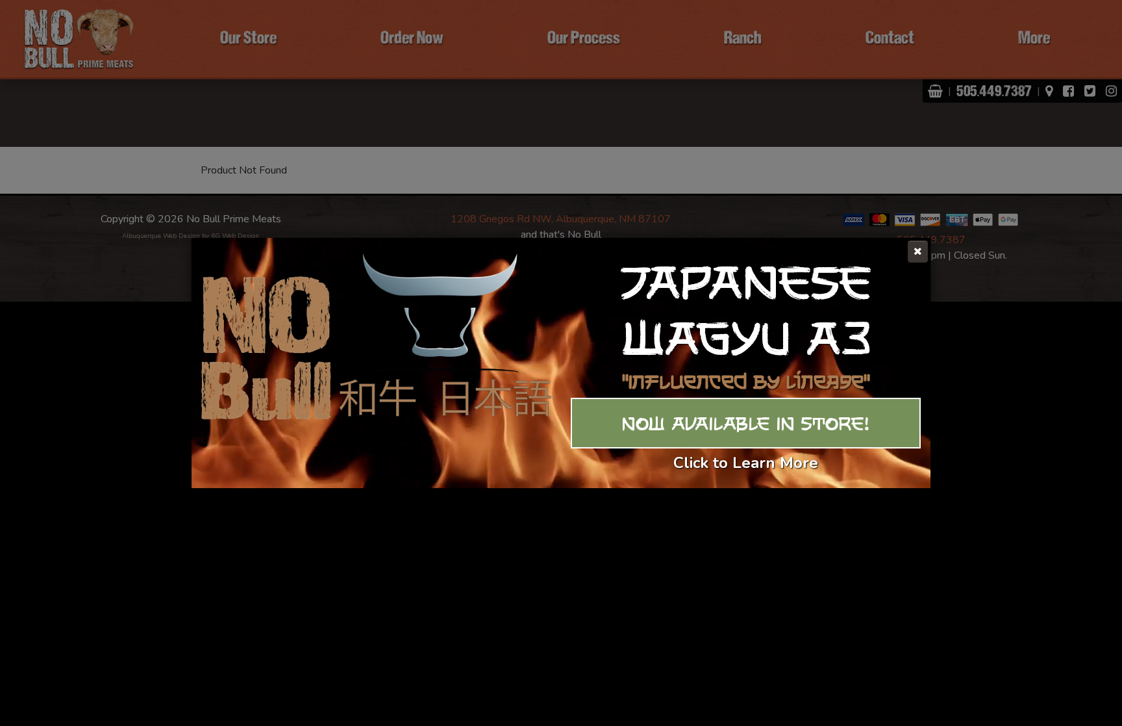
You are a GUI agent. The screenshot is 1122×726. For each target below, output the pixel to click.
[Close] (918, 251)
